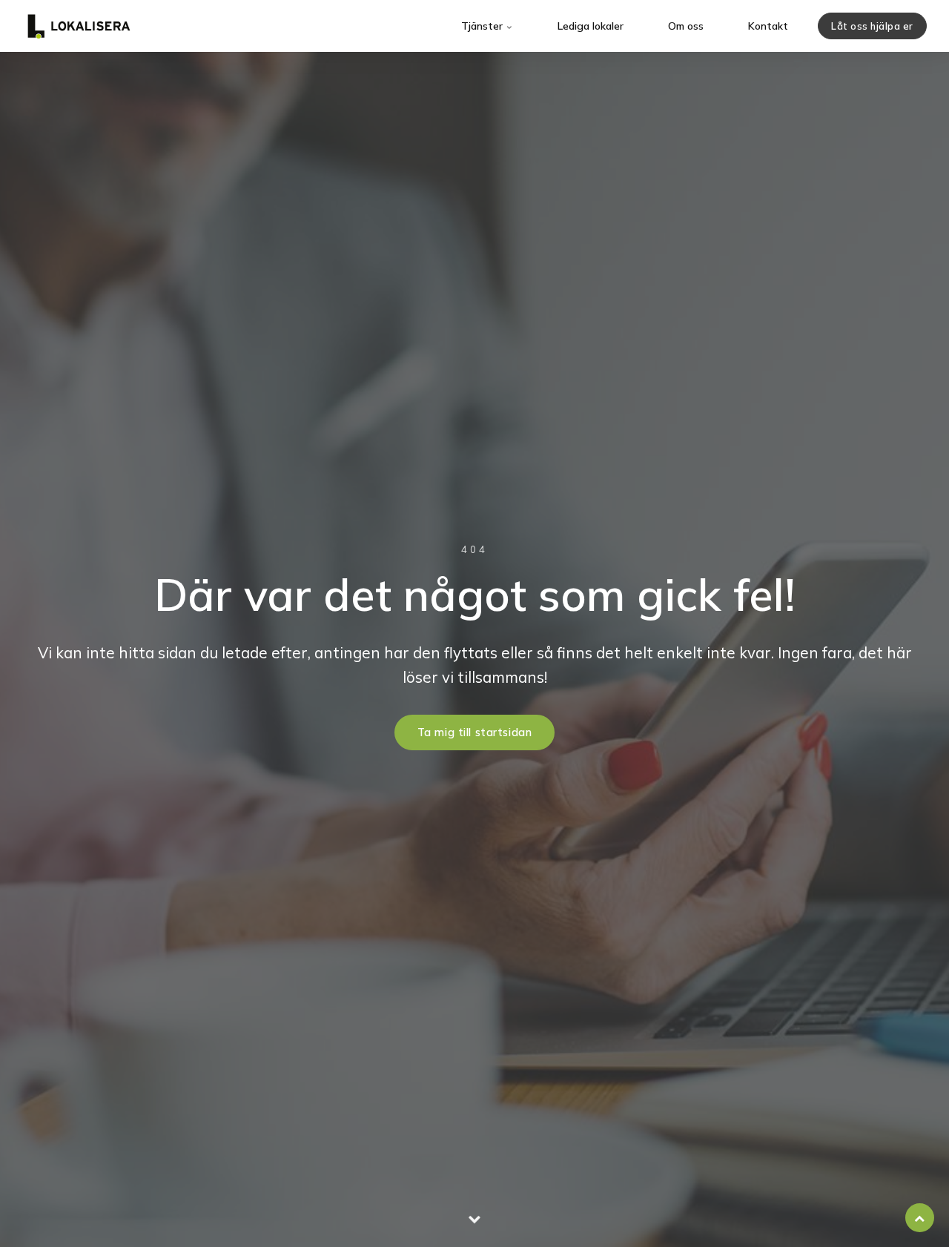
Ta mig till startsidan (474, 732)
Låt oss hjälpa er (872, 26)
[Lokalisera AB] (79, 26)
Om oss (686, 26)
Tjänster (483, 26)
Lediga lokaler (591, 26)
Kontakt (768, 26)
